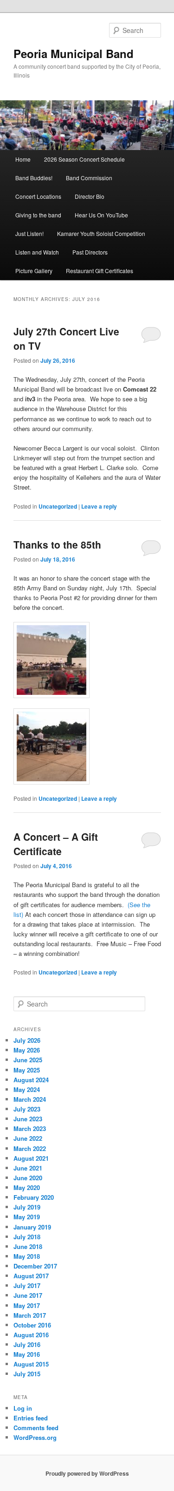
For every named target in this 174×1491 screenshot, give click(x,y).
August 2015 (31, 1364)
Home (23, 159)
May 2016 (26, 1354)
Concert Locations (38, 196)
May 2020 (26, 1187)
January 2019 (32, 1227)
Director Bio (89, 196)
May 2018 (26, 1256)
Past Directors (90, 252)
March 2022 (29, 1148)
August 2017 (31, 1275)
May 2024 (26, 1089)
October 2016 (32, 1325)
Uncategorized (58, 506)
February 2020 (33, 1197)
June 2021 (27, 1168)
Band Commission (89, 178)
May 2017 (26, 1305)
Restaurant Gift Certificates (99, 271)
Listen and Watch (37, 252)
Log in (22, 1408)
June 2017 (27, 1295)
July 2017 (26, 1285)
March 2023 (29, 1128)
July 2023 (26, 1109)
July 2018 (26, 1236)
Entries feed (30, 1417)
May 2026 (26, 1050)
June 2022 (27, 1138)
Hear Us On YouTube (101, 215)
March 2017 (29, 1315)
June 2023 (27, 1118)
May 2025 (26, 1070)
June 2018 (27, 1246)
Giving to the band (38, 215)
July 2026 (26, 1040)
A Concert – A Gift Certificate (55, 844)
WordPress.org (35, 1437)
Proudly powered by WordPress (87, 1473)
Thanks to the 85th (57, 544)
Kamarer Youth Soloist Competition (101, 233)
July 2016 (26, 1344)
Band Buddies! (33, 178)
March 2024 (29, 1099)
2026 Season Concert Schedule (84, 159)
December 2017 (35, 1266)
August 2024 (31, 1079)
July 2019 (26, 1207)
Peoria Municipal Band (73, 53)
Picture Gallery (33, 271)
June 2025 (27, 1059)
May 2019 (26, 1216)
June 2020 (27, 1177)
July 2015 (26, 1373)
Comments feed (35, 1427)
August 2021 (31, 1158)
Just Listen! (29, 233)
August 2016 (31, 1334)
